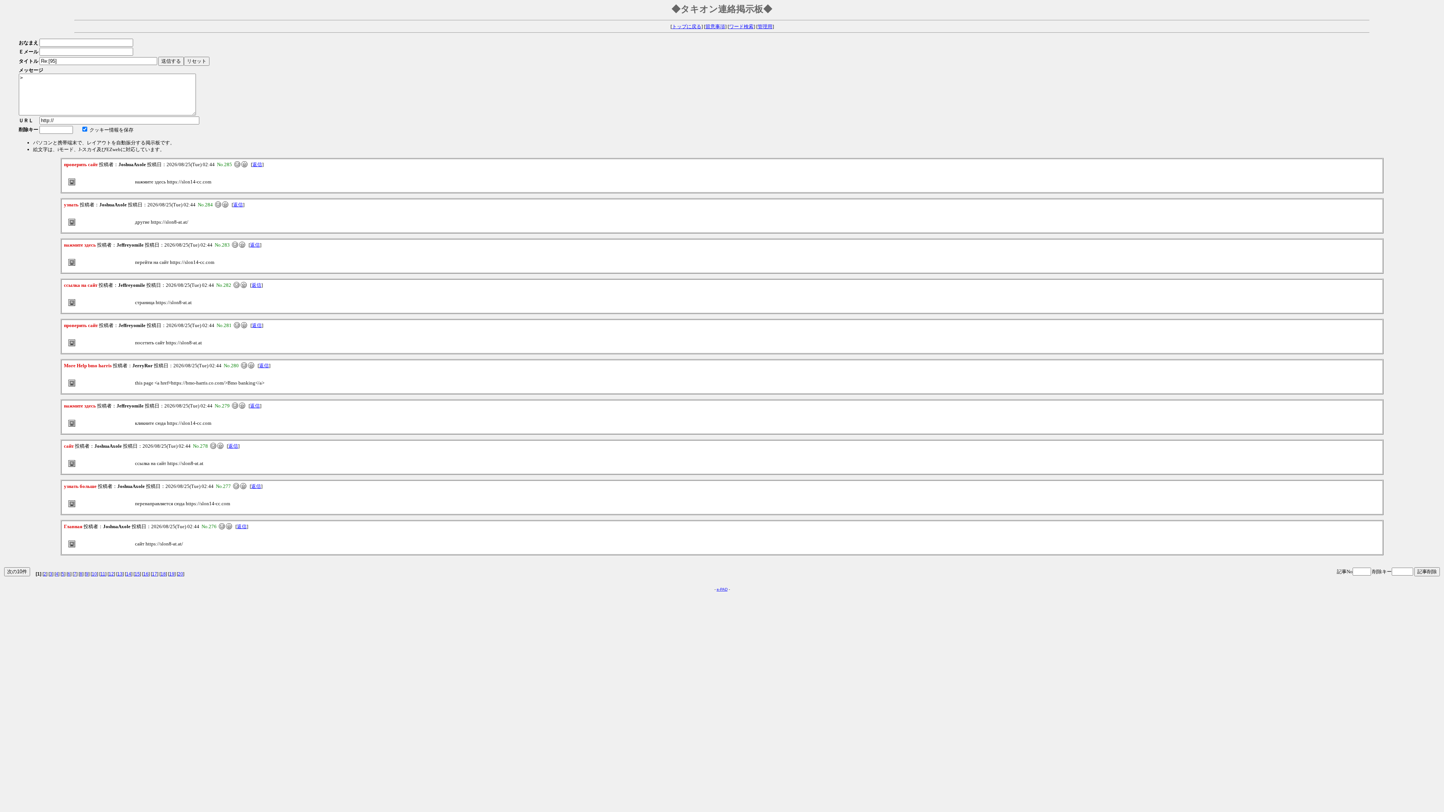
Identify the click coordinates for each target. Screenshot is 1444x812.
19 (171, 574)
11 (102, 574)
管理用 (765, 26)
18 (163, 574)
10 (94, 574)
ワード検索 (741, 26)
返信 (257, 164)
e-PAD (722, 589)
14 (128, 574)
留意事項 (715, 26)
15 (137, 574)
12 (111, 574)
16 (146, 574)
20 (180, 574)
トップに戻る (686, 26)
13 (120, 574)
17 (154, 574)
